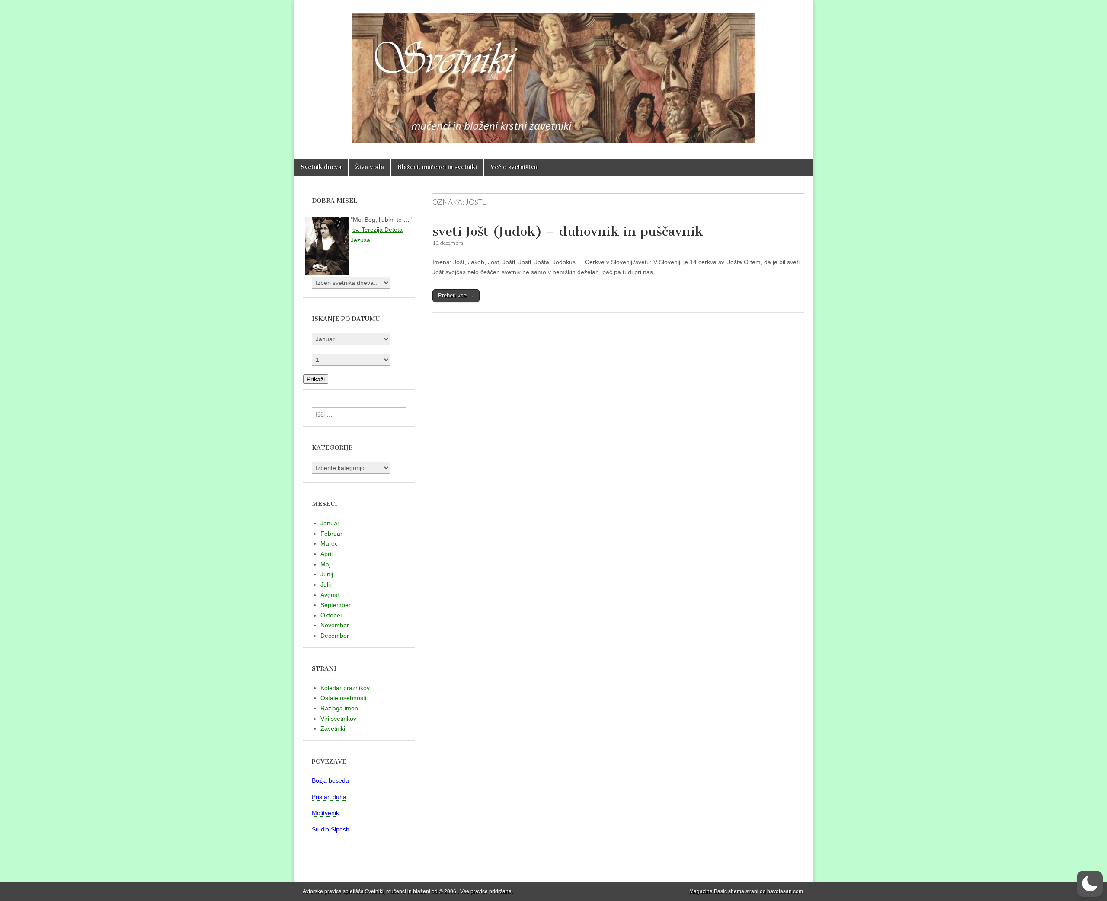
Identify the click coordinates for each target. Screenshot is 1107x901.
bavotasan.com (785, 891)
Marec (329, 543)
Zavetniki (332, 728)
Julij (325, 584)
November (334, 625)
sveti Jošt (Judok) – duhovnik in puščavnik (568, 231)
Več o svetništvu (514, 167)
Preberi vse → (456, 295)
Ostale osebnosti (343, 697)
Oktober (331, 615)
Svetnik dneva (321, 167)
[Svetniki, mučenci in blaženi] (553, 73)
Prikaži (316, 379)
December (334, 635)
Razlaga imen (339, 708)
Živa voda (369, 167)
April (326, 553)
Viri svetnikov (338, 718)
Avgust (329, 594)
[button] (1090, 884)
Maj (325, 564)
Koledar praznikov (345, 687)
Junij (326, 574)
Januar (329, 523)
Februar (331, 533)
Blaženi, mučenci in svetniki (437, 167)
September (335, 604)
